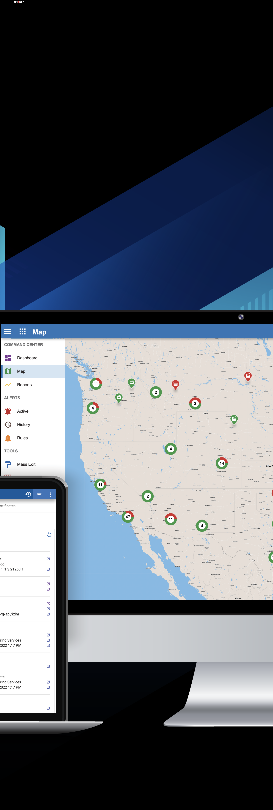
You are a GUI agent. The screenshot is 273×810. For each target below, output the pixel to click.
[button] (219, 2)
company (229, 2)
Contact (237, 2)
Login (256, 2)
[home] (19, 2)
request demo (247, 2)
